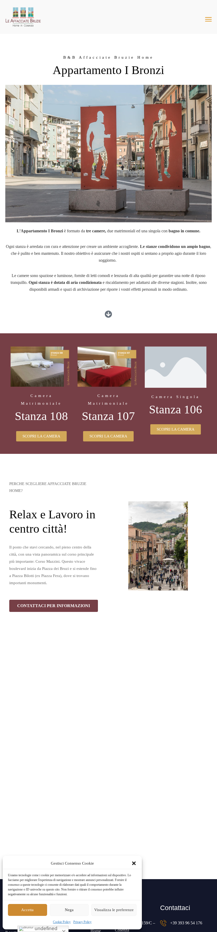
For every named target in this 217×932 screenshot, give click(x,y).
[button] (134, 863)
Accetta (27, 910)
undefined (45, 928)
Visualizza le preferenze (114, 910)
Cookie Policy (62, 922)
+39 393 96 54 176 (186, 923)
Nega (69, 910)
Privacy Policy (82, 922)
